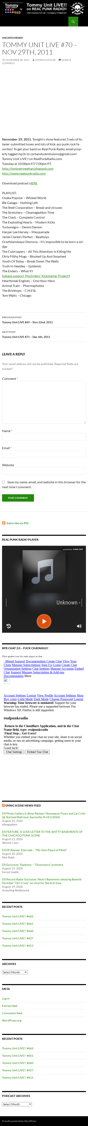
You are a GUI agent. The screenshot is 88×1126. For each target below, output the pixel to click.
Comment (10, 378)
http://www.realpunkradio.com (24, 173)
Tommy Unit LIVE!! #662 (17, 916)
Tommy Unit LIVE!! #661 (17, 923)
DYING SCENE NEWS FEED (23, 805)
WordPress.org (11, 1020)
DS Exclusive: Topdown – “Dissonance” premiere (32, 864)
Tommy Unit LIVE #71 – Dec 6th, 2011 (26, 334)
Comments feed (12, 1013)
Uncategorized (12, 37)
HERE (33, 183)
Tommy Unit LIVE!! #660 (17, 931)
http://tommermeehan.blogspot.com (27, 168)
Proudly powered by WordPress (19, 1121)
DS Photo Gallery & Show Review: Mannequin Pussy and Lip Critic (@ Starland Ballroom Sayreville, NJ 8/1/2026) (44, 815)
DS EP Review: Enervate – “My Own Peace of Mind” (34, 850)
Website (8, 465)
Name (7, 431)
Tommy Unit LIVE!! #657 (17, 938)
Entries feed (9, 1005)
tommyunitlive (45, 59)
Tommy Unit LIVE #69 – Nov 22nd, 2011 (27, 320)
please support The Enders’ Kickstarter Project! (36, 276)
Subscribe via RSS (17, 523)
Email (7, 448)
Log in (6, 998)
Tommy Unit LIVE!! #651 (17, 945)
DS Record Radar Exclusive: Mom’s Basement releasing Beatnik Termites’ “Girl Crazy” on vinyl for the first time (41, 881)
